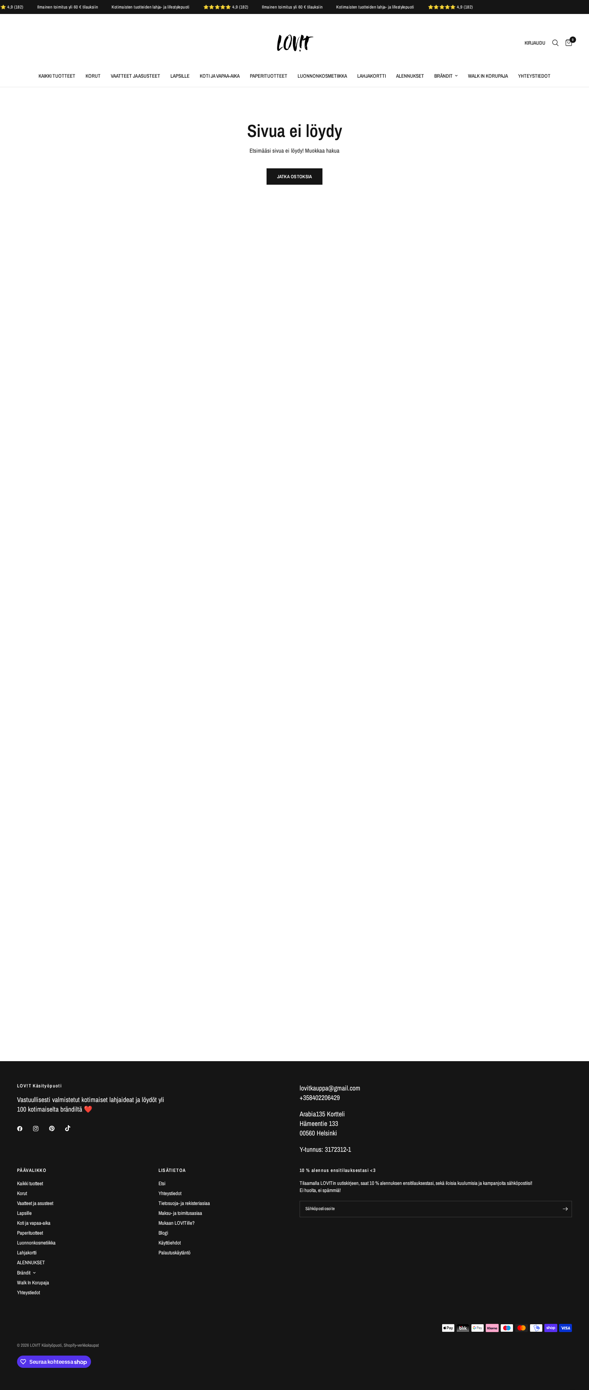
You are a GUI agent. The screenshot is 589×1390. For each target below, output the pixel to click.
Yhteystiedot (534, 75)
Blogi (163, 1232)
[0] (567, 42)
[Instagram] (40, 1128)
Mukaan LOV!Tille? (176, 1222)
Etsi (161, 1183)
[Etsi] (555, 42)
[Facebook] (24, 1128)
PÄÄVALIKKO (31, 1170)
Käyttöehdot (169, 1242)
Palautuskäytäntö (174, 1252)
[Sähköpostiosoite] (565, 1209)
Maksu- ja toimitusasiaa (180, 1213)
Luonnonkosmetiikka (322, 75)
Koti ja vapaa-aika (220, 75)
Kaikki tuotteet (57, 75)
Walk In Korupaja (488, 75)
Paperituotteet (268, 75)
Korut (93, 75)
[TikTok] (72, 1128)
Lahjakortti (371, 75)
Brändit (443, 75)
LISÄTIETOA (172, 1170)
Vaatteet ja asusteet (135, 75)
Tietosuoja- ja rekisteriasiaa (184, 1203)
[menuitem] (56, 75)
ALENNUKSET (410, 75)
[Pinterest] (56, 1128)
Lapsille (180, 75)
